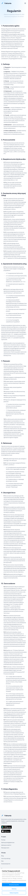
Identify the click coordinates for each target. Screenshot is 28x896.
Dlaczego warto (5, 847)
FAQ (2, 861)
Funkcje (3, 840)
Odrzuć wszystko (14, 892)
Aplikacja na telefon (6, 845)
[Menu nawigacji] (25, 3)
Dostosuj (14, 888)
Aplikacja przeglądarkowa (7, 842)
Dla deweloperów (5, 863)
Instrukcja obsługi (5, 858)
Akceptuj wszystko (14, 884)
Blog (2, 855)
